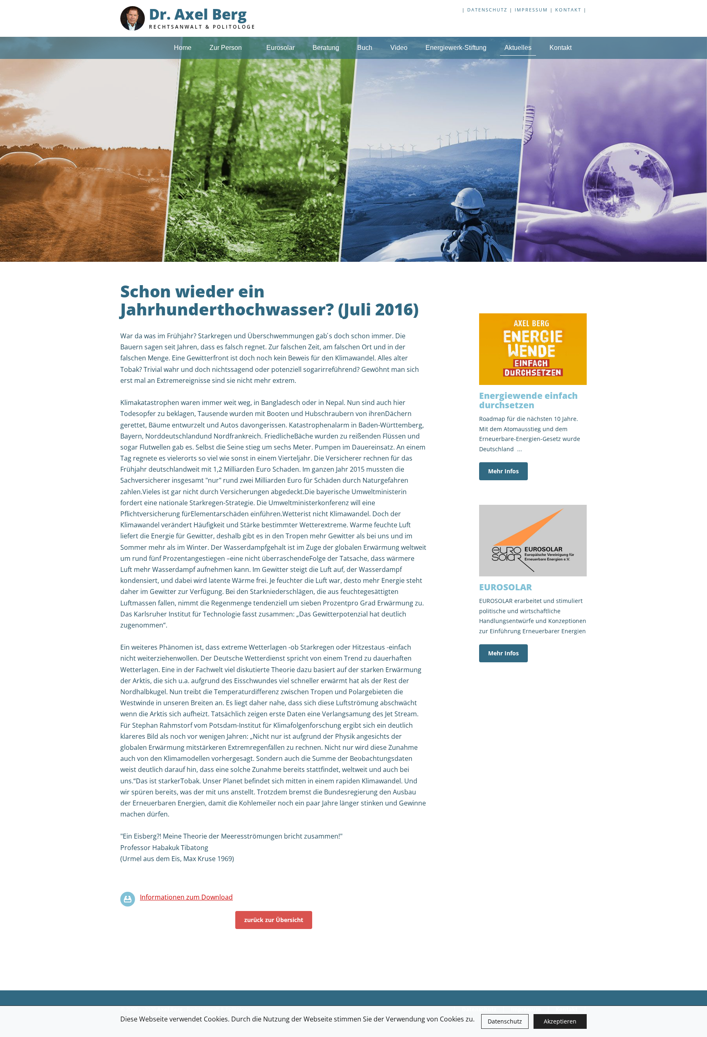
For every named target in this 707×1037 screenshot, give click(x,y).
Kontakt (568, 10)
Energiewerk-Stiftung (456, 47)
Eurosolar (280, 47)
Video (399, 47)
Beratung (326, 47)
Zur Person (226, 47)
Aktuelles (517, 47)
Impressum (531, 10)
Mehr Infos (503, 471)
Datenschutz (505, 1021)
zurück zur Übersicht (273, 920)
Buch (364, 47)
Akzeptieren (560, 1021)
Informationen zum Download (186, 897)
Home (182, 47)
